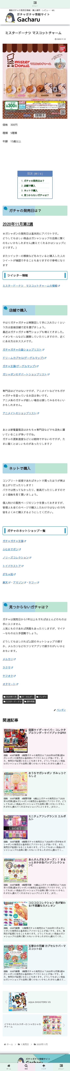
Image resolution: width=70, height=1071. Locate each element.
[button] (63, 590)
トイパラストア (12, 566)
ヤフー (32, 582)
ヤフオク (8, 675)
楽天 (5, 582)
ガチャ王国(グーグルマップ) (19, 366)
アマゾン (18, 582)
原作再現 (30, 701)
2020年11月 (11, 696)
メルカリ (8, 659)
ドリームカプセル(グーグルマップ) (23, 358)
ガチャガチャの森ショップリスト (22, 349)
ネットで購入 (31, 190)
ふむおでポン (10, 549)
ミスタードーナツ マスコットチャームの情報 (30, 285)
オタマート (9, 684)
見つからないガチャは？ (36, 195)
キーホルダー (27, 696)
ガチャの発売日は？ (34, 180)
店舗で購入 (29, 185)
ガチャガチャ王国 (13, 541)
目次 (30, 173)
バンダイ (42, 696)
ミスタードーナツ (13, 701)
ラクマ (6, 667)
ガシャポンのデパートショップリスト (25, 374)
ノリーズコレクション (16, 557)
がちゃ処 (8, 574)
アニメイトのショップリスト (19, 413)
